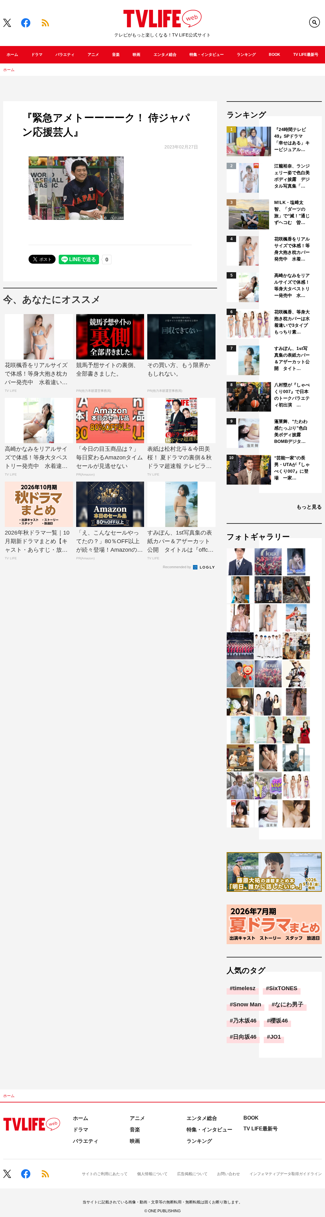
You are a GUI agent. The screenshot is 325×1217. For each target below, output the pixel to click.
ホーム (12, 54)
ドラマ (37, 54)
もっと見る (309, 507)
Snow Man (247, 1004)
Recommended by (177, 567)
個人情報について (152, 1174)
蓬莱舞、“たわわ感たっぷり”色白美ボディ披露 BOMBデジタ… (291, 431)
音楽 (116, 54)
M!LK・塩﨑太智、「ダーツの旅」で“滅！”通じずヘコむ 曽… (292, 212)
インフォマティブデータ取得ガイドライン (285, 1174)
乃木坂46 (244, 1020)
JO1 (275, 1037)
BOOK (274, 54)
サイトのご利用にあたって (105, 1174)
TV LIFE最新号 (305, 54)
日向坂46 (244, 1037)
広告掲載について (192, 1174)
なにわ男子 (289, 1004)
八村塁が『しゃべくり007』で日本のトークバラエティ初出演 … (292, 394)
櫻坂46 (279, 1020)
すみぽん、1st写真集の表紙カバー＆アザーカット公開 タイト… (292, 358)
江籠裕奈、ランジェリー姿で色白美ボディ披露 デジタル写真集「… (292, 175)
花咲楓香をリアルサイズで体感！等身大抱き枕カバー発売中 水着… (292, 248)
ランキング (246, 54)
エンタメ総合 (165, 54)
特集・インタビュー (206, 54)
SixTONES (283, 988)
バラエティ (65, 54)
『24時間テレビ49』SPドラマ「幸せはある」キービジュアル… (292, 139)
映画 (136, 54)
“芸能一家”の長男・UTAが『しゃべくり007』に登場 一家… (292, 467)
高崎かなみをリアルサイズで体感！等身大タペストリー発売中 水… (292, 285)
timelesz (244, 988)
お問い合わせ (228, 1174)
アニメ (93, 54)
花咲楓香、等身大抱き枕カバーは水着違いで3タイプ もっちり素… (292, 321)
